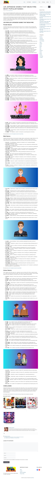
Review (41, 53)
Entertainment (42, 39)
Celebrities (41, 38)
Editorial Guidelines (23, 472)
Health (41, 42)
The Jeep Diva (16, 394)
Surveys (41, 54)
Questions (41, 50)
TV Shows (41, 57)
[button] (50, 2)
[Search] (49, 7)
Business (41, 36)
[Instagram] (4, 433)
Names (41, 46)
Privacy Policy (22, 473)
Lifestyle (41, 43)
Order (40, 49)
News (40, 47)
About (21, 469)
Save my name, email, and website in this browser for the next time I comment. (16, 459)
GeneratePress (32, 477)
